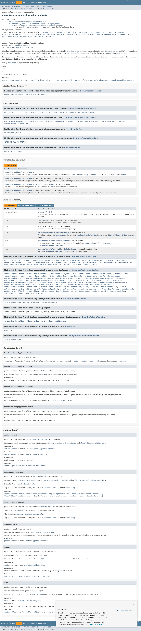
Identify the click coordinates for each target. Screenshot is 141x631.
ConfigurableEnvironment (61, 241)
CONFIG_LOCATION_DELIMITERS (15, 121)
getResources (21, 262)
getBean (47, 278)
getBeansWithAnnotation (28, 282)
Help (45, 2)
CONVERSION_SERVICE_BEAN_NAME (41, 121)
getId (70, 282)
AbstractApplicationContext (83, 108)
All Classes (47, 6)
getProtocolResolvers (31, 302)
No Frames (35, 6)
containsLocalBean (120, 274)
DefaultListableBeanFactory (46, 184)
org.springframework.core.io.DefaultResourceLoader (26, 21)
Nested (10, 9)
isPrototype (9, 289)
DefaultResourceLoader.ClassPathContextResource (24, 95)
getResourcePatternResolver (76, 284)
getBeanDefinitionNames (114, 278)
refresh (44, 291)
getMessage (8, 284)
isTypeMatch (42, 289)
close (75, 274)
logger (70, 112)
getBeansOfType (116, 280)
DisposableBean (58, 32)
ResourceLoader (26, 37)
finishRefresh (103, 276)
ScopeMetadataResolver (69, 249)
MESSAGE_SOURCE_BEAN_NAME (85, 112)
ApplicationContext (33, 34)
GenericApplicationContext (20, 45)
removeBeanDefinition (123, 262)
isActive (122, 287)
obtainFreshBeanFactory (69, 289)
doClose (44, 276)
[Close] (133, 604)
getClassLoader (98, 260)
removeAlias (108, 262)
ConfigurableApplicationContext (80, 34)
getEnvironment (60, 282)
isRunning (20, 289)
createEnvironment (11, 276)
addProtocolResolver (12, 302)
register (41, 220)
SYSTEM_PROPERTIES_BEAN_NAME (16, 123)
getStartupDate (96, 284)
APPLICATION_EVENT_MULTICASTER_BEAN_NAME (21, 112)
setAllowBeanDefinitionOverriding (18, 264)
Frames (27, 6)
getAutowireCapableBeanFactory (46, 260)
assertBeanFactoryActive (61, 274)
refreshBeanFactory (59, 262)
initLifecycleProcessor (43, 287)
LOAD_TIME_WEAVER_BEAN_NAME (87, 121)
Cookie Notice (96, 624)
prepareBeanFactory (128, 289)
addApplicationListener (14, 274)
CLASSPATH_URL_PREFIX (13, 151)
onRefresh (93, 289)
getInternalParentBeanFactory (86, 282)
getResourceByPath (49, 302)
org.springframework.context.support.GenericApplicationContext (37, 25)
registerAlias (74, 262)
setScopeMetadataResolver (48, 249)
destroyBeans (34, 276)
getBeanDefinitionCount (93, 278)
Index (40, 2)
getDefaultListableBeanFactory (118, 260)
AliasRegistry (123, 34)
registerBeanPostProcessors (60, 291)
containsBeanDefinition (101, 274)
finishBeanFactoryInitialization (82, 276)
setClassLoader (65, 264)
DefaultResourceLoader (91, 91)
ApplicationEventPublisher (54, 34)
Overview (4, 2)
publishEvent (9, 291)
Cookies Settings (124, 611)
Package (12, 2)
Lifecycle (99, 34)
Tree (25, 2)
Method (29, 9)
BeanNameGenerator (63, 232)
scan (39, 226)
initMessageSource (62, 287)
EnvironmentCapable (10, 37)
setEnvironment (44, 241)
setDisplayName (10, 293)
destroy (24, 276)
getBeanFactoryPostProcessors (16, 280)
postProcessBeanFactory (108, 289)
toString (39, 293)
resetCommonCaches (117, 291)
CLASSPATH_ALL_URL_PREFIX (14, 142)
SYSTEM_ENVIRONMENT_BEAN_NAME (112, 121)
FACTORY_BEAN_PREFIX (12, 133)
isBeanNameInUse (42, 262)
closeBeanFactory (25, 260)
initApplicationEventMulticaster (18, 287)
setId (20, 293)
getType (107, 284)
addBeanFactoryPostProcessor (37, 274)
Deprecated (32, 2)
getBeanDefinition (68, 260)
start (27, 293)
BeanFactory (46, 32)
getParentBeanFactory (54, 284)
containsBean (84, 274)
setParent (77, 264)
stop (32, 293)
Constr (22, 9)
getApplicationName (34, 278)
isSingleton (30, 289)
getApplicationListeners (14, 278)
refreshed (122, 174)
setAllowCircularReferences (45, 264)
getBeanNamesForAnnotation (42, 280)
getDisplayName (46, 282)
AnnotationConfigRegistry (12, 34)
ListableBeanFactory (97, 32)
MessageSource (110, 34)
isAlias (31, 262)
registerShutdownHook (99, 291)
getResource (9, 262)
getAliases (115, 276)
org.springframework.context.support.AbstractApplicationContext (34, 23)
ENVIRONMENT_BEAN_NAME (64, 121)
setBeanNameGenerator (47, 232)
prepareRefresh (44, 212)
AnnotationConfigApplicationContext (20, 172)
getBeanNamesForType (63, 280)
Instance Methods (26, 205)
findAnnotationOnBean (58, 276)
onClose (84, 289)
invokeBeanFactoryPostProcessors (103, 287)
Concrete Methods (45, 205)
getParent (40, 284)
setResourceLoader (90, 264)
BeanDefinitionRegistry (116, 32)
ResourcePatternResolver (44, 37)
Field (16, 9)
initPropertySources (79, 287)
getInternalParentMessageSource (113, 282)
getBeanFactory (83, 260)
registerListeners (81, 291)
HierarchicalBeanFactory (77, 32)
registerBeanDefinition (91, 262)
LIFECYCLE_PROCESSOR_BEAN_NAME (53, 112)
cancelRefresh (10, 260)
